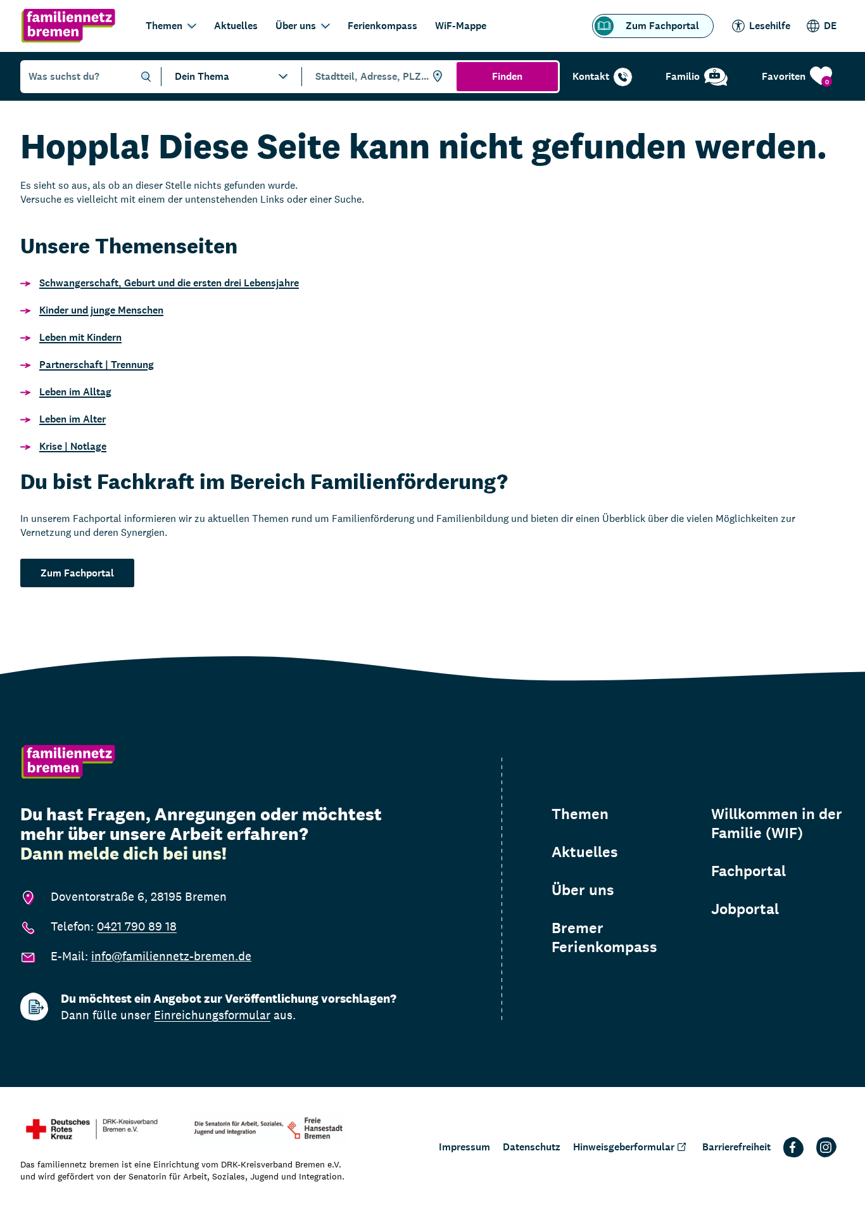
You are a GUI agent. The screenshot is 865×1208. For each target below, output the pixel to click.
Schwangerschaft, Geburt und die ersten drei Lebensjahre (169, 282)
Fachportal (748, 871)
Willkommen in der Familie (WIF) (776, 823)
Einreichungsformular (212, 1014)
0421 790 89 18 (137, 926)
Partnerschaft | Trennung (96, 364)
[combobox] (377, 76)
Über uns (295, 25)
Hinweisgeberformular (623, 1147)
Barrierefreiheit (736, 1147)
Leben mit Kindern (80, 337)
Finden (507, 76)
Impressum (464, 1147)
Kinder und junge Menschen (101, 310)
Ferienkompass (382, 25)
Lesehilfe (769, 25)
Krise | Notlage (72, 446)
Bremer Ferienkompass (604, 937)
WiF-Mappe (460, 25)
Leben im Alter (72, 419)
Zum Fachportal (662, 25)
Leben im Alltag (75, 391)
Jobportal (745, 909)
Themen (164, 25)
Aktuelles (236, 25)
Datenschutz (531, 1147)
